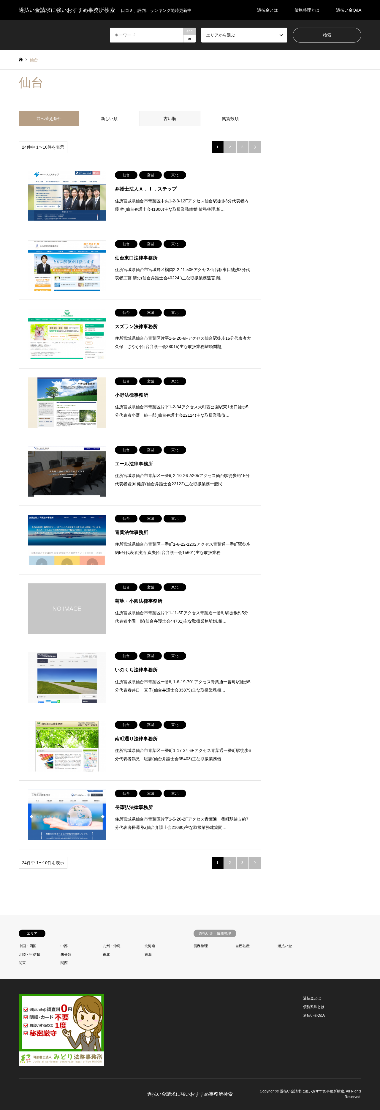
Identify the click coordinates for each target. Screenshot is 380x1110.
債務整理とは (306, 10)
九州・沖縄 (112, 946)
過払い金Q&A (348, 10)
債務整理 (201, 946)
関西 (64, 963)
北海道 (150, 946)
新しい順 (109, 118)
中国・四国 (28, 946)
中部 (64, 946)
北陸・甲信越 (29, 954)
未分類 (66, 954)
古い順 (170, 118)
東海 (150, 954)
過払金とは (267, 10)
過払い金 (285, 946)
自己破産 (242, 946)
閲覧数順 (230, 118)
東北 (106, 954)
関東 (22, 963)
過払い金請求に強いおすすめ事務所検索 (190, 1094)
